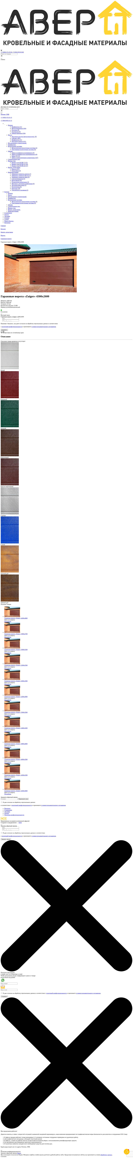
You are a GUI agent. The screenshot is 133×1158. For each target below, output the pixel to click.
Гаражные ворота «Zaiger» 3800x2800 (16, 744)
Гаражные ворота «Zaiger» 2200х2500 (16, 665)
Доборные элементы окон (20, 177)
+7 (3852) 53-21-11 (6, 117)
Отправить (4, 330)
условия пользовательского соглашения (43, 326)
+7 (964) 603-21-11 (6, 120)
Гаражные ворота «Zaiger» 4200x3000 (16, 791)
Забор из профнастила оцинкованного (24, 154)
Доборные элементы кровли (21, 174)
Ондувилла (16, 132)
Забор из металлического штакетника (25, 157)
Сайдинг (16, 138)
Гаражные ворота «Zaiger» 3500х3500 (16, 712)
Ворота (15, 169)
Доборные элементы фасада (21, 175)
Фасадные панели (19, 141)
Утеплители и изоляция (20, 190)
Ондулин (15, 130)
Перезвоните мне (23, 799)
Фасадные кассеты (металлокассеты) (24, 136)
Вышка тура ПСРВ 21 (20, 164)
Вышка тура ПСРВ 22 (20, 166)
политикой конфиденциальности (12, 326)
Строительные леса (14, 159)
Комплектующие (13, 172)
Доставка (7, 811)
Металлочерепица (19, 128)
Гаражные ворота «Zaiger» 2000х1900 (16, 681)
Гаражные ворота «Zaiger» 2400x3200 (16, 728)
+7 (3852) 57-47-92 (6, 52)
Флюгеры (16, 188)
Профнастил (17, 127)
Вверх (19, 1153)
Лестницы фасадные (19, 185)
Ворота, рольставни (14, 167)
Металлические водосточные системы (24, 148)
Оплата (6, 813)
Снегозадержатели (18, 179)
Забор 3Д (16, 156)
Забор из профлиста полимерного (23, 153)
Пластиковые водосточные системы (24, 149)
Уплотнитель (17, 187)
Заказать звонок (5, 839)
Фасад (10, 135)
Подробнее (7, 621)
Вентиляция (17, 180)
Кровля (10, 125)
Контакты (7, 808)
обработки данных (106, 1155)
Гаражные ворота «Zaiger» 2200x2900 (16, 696)
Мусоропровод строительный (17, 143)
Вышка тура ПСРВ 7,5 (20, 162)
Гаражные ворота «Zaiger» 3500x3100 (16, 649)
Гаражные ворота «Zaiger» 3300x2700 (16, 634)
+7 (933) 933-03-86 (18, 52)
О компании (8, 810)
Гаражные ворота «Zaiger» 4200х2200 (16, 775)
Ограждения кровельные (20, 182)
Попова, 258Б (5, 114)
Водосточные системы (15, 146)
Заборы (10, 151)
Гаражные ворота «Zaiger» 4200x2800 (16, 618)
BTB (20, 822)
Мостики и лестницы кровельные (23, 183)
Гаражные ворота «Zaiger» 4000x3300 (16, 759)
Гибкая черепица (18, 133)
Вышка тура (12, 161)
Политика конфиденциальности (14, 815)
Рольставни (16, 170)
